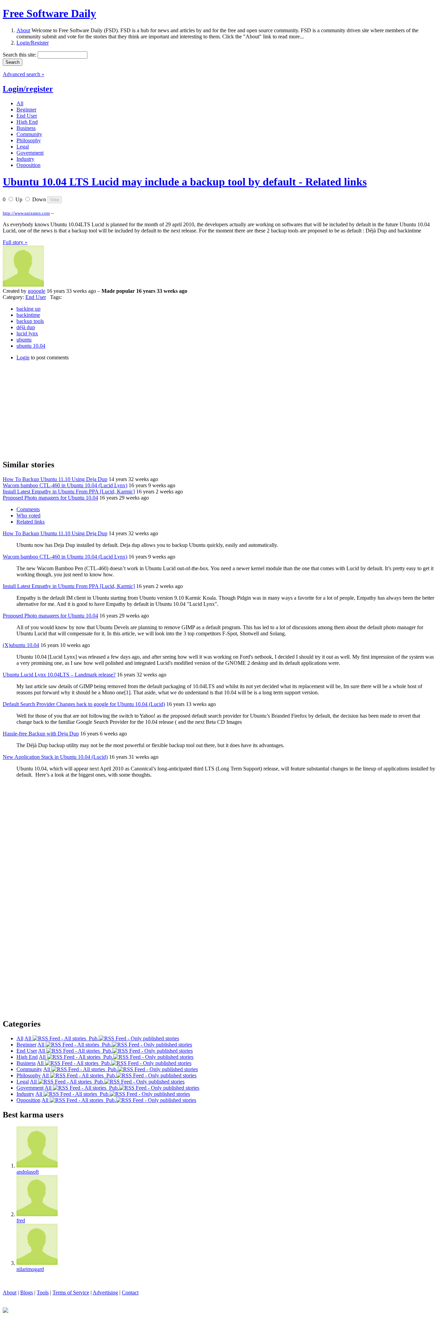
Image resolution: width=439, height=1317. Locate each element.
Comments (28, 509)
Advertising (105, 1292)
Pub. (92, 1038)
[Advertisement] (54, 409)
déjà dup (25, 327)
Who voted (28, 515)
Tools (43, 1292)
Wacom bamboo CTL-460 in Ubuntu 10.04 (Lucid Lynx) (65, 485)
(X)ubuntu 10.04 (21, 645)
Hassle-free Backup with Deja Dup (41, 734)
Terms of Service (70, 1292)
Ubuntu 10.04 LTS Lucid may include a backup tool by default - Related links (185, 182)
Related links (30, 522)
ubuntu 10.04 (30, 346)
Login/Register (32, 43)
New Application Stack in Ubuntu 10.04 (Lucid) (55, 757)
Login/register (28, 88)
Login (22, 357)
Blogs (26, 1292)
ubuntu (24, 340)
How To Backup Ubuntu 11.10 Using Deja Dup (55, 479)
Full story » (15, 242)
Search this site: (20, 55)
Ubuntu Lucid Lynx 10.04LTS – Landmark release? (59, 675)
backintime (28, 315)
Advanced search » (23, 74)
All (28, 1038)
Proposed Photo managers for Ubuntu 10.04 (50, 498)
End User (35, 297)
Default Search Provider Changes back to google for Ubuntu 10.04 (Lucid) (84, 704)
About (23, 30)
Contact (130, 1292)
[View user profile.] (23, 285)
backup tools (30, 321)
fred (20, 1220)
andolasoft (27, 1172)
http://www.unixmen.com (26, 213)
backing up (28, 309)
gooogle (36, 291)
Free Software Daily (49, 13)
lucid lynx (27, 333)
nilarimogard (30, 1269)
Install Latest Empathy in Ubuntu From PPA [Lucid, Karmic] (69, 491)
